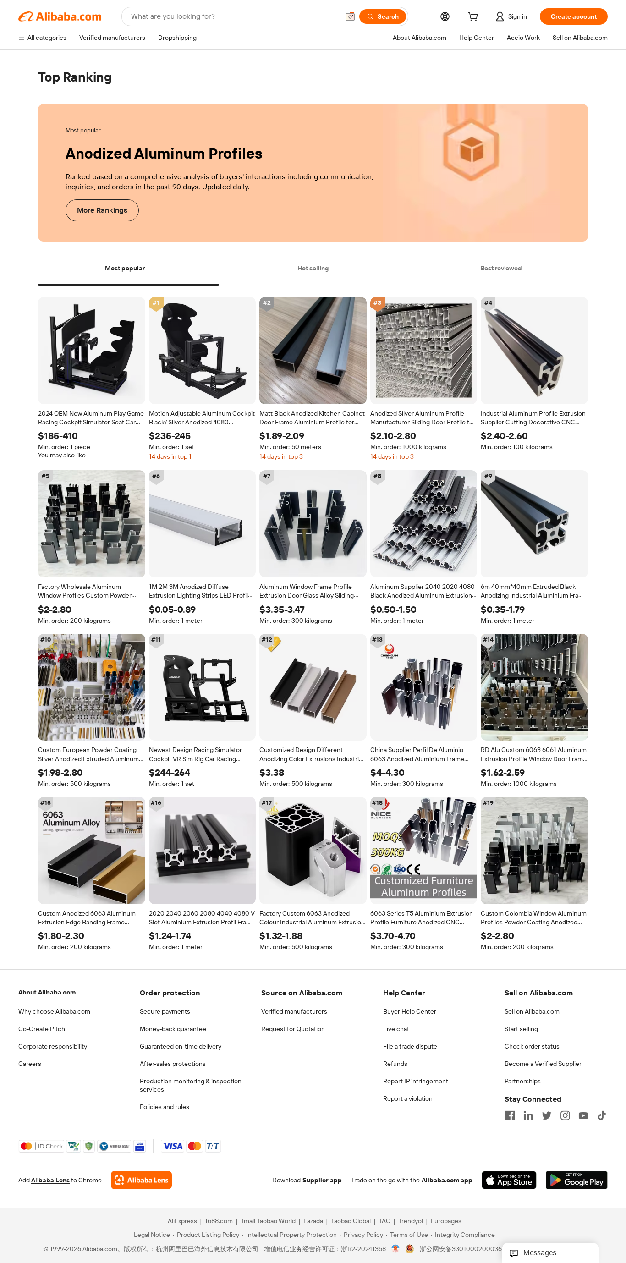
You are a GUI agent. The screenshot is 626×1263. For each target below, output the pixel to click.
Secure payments (165, 1011)
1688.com (219, 1221)
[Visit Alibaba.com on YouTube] (583, 1115)
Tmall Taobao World (268, 1221)
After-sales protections (173, 1063)
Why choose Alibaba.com (54, 1011)
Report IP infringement (415, 1081)
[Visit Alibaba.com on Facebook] (510, 1115)
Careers (29, 1063)
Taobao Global (351, 1221)
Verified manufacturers (294, 1011)
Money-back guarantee (173, 1028)
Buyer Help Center (409, 1011)
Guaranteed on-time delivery (180, 1046)
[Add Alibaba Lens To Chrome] (141, 1180)
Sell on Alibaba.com (532, 1011)
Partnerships (523, 1081)
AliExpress (182, 1221)
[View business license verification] (395, 1249)
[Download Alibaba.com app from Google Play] (577, 1180)
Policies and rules (164, 1106)
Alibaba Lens (50, 1180)
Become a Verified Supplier (543, 1063)
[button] (350, 16)
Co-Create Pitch (41, 1028)
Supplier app (322, 1180)
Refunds (395, 1063)
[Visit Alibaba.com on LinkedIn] (528, 1115)
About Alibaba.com (47, 992)
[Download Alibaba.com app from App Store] (509, 1180)
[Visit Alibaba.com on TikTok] (601, 1115)
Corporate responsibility (52, 1046)
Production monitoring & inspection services (191, 1085)
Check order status (532, 1046)
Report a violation (408, 1098)
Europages (446, 1221)
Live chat (396, 1028)
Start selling (521, 1028)
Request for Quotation (293, 1028)
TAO (384, 1221)
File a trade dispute (410, 1046)
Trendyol (410, 1221)
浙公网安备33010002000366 (462, 1249)
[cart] (475, 18)
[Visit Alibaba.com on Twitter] (546, 1115)
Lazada (313, 1221)
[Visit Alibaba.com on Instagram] (565, 1115)
